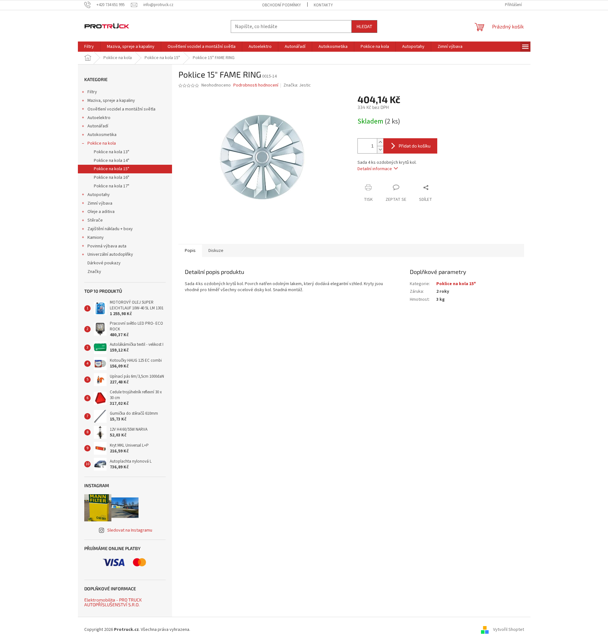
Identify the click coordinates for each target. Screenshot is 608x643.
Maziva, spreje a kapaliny (111, 100)
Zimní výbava (99, 203)
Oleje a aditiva (101, 211)
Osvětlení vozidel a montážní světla (121, 109)
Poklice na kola (101, 143)
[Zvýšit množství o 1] (380, 142)
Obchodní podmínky (281, 5)
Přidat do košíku (415, 145)
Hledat (364, 26)
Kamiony (95, 237)
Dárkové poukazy (104, 263)
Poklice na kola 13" (111, 152)
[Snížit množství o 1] (380, 149)
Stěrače (95, 220)
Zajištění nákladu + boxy (110, 229)
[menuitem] (89, 47)
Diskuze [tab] (215, 250)
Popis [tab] (190, 250)
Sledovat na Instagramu (129, 530)
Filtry (92, 92)
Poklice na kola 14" (111, 160)
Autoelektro (98, 118)
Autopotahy (98, 195)
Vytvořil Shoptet (508, 629)
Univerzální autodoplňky (110, 254)
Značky (94, 272)
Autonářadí (97, 126)
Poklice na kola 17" (111, 186)
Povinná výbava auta (106, 246)
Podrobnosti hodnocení (255, 85)
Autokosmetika (101, 135)
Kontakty (323, 5)
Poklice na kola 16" (111, 177)
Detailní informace (374, 169)
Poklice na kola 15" (111, 169)
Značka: (297, 85)
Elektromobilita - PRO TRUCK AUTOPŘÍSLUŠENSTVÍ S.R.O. (113, 602)
